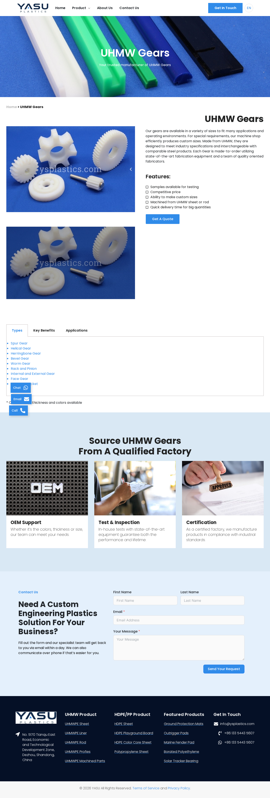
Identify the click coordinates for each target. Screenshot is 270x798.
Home (11, 106)
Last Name (190, 592)
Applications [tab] (77, 330)
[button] (225, 8)
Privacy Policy (179, 788)
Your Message (125, 631)
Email (117, 611)
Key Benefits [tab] (44, 330)
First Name (122, 592)
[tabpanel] (135, 366)
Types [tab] (17, 330)
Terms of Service (145, 788)
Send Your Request (224, 669)
